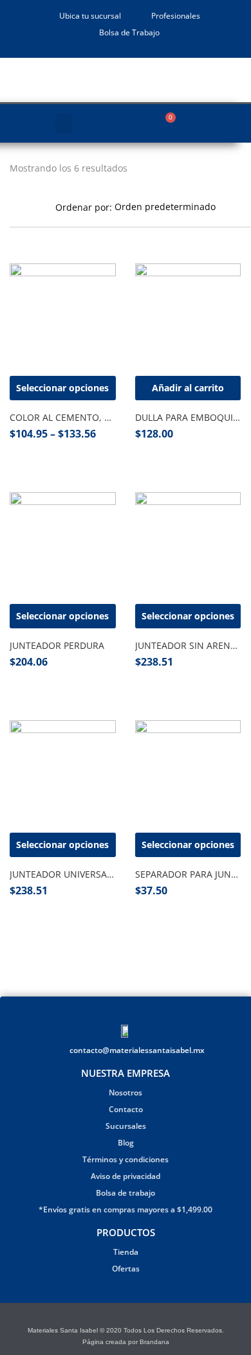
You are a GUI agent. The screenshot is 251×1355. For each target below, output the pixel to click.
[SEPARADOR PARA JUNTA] (188, 772)
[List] (32, 206)
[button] (63, 123)
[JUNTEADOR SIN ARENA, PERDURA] (188, 544)
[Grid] (14, 206)
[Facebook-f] (117, 1317)
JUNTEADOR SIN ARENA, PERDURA (188, 645)
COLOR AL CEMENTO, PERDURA (63, 417)
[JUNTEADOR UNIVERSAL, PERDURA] (63, 772)
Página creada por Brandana (125, 1341)
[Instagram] (133, 1317)
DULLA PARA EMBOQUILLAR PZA (188, 417)
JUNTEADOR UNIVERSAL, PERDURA (63, 874)
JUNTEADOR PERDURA (57, 645)
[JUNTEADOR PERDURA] (63, 544)
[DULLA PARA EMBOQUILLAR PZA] (188, 315)
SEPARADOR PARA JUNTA (188, 874)
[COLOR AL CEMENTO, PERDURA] (63, 315)
